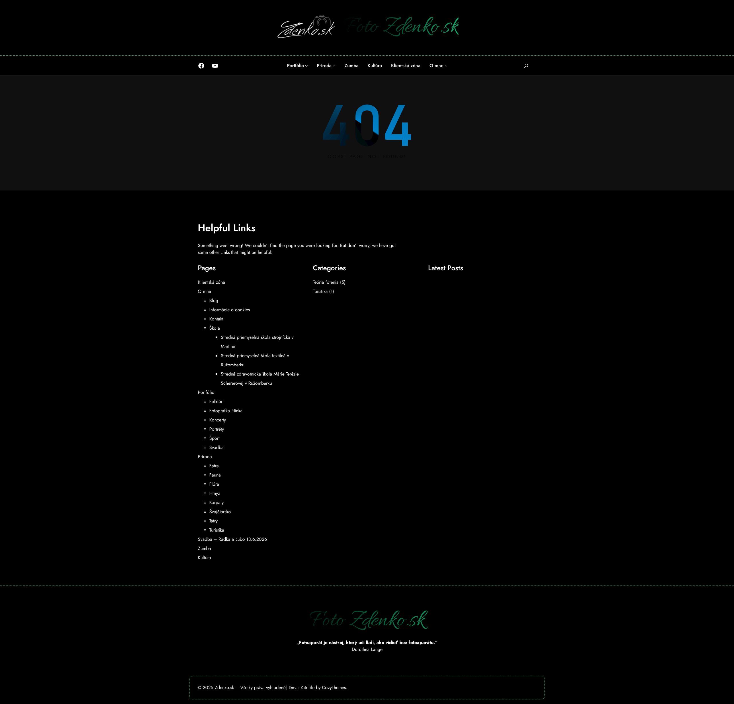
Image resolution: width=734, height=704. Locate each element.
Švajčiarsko (220, 511)
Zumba (204, 548)
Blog (213, 300)
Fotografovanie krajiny (455, 308)
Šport (214, 438)
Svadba (216, 447)
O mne (204, 291)
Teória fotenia (326, 282)
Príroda (205, 456)
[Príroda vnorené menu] (334, 65)
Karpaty (216, 502)
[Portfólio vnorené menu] (306, 65)
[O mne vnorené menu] (446, 65)
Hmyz (214, 493)
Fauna (215, 475)
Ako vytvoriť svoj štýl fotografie (465, 333)
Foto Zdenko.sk (400, 27)
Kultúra (204, 557)
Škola (214, 328)
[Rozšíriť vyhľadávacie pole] (526, 66)
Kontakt (216, 319)
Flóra (214, 484)
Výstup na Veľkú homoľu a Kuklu (467, 283)
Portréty (216, 429)
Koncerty (217, 420)
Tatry (213, 521)
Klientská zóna (211, 282)
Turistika (216, 530)
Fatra (214, 465)
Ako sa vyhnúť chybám (456, 321)
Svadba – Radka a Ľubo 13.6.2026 (232, 539)
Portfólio (206, 392)
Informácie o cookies (229, 309)
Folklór (215, 401)
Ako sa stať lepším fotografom (464, 295)
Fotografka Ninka (226, 410)
